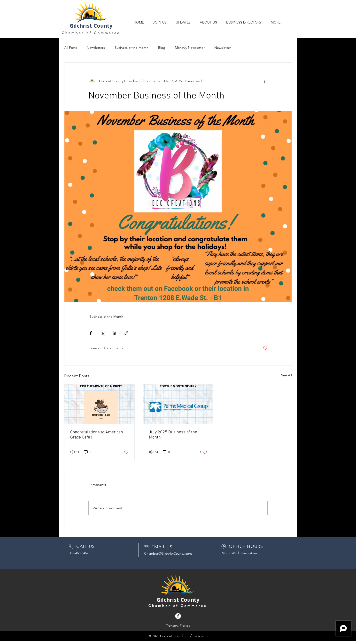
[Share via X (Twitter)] (102, 333)
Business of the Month (131, 47)
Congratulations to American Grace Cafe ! (96, 435)
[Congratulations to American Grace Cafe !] (99, 404)
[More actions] (265, 81)
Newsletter (222, 47)
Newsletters (96, 47)
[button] (208, 22)
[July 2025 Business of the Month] (178, 404)
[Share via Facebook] (90, 333)
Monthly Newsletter (190, 47)
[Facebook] (178, 616)
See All (286, 375)
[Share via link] (126, 333)
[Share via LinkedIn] (114, 333)
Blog (161, 47)
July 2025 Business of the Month (173, 435)
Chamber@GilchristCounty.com (168, 553)
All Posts (70, 47)
